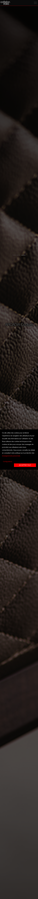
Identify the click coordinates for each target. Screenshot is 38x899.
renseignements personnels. (11, 456)
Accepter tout (25, 465)
